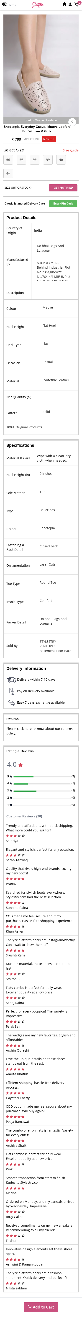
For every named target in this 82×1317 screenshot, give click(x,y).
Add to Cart (43, 1307)
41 (8, 173)
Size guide (71, 150)
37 (21, 159)
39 (48, 159)
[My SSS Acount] (70, 4)
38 (34, 159)
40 (61, 159)
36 (8, 159)
